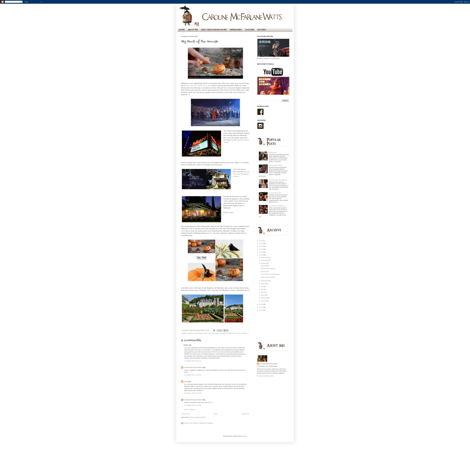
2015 (261, 252)
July (262, 286)
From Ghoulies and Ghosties (270, 274)
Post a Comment (189, 409)
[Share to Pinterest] (227, 330)
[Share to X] (222, 330)
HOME (182, 30)
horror (210, 333)
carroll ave (190, 333)
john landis (215, 333)
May (262, 289)
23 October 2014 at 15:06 (192, 405)
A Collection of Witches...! (277, 206)
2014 (261, 255)
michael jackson (231, 333)
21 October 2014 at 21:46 (192, 361)
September (265, 281)
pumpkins (244, 333)
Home (216, 414)
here (182, 231)
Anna (185, 381)
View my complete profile (265, 376)
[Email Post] (213, 330)
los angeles (222, 333)
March (263, 295)
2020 (261, 241)
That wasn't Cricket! (275, 165)
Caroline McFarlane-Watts (193, 367)
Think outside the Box (268, 277)
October (264, 263)
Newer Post (185, 414)
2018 (261, 243)
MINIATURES (236, 30)
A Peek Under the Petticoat (278, 180)
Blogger (244, 436)
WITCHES (262, 30)
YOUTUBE (249, 30)
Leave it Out (265, 271)
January (264, 301)
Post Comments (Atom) (198, 417)
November (264, 260)
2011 (261, 310)
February (264, 298)
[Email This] (218, 330)
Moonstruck (273, 152)
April (262, 292)
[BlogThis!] (220, 330)
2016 (261, 249)
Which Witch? (265, 266)
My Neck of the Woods (268, 268)
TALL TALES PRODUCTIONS (214, 30)
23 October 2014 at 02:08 (192, 393)
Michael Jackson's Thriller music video (198, 85)
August (263, 283)
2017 (261, 246)
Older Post (245, 414)
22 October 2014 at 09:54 (192, 375)
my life (239, 333)
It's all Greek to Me (275, 193)
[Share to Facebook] (225, 330)
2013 (261, 304)
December (264, 257)
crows (195, 333)
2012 (261, 307)
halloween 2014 (202, 333)
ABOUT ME (193, 30)
